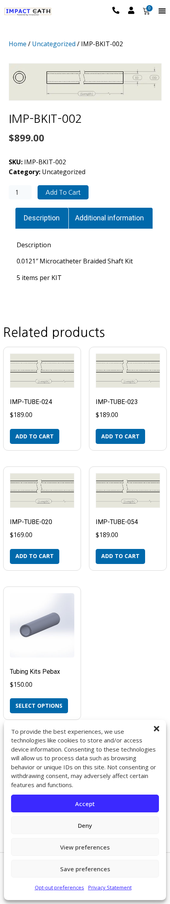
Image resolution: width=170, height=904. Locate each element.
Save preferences (85, 869)
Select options (38, 705)
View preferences (85, 847)
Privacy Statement (110, 887)
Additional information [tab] (109, 218)
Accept (85, 804)
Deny (85, 825)
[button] (157, 729)
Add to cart (63, 192)
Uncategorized (54, 43)
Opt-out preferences (59, 887)
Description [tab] (42, 218)
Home (17, 43)
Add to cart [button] (34, 436)
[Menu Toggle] (162, 11)
